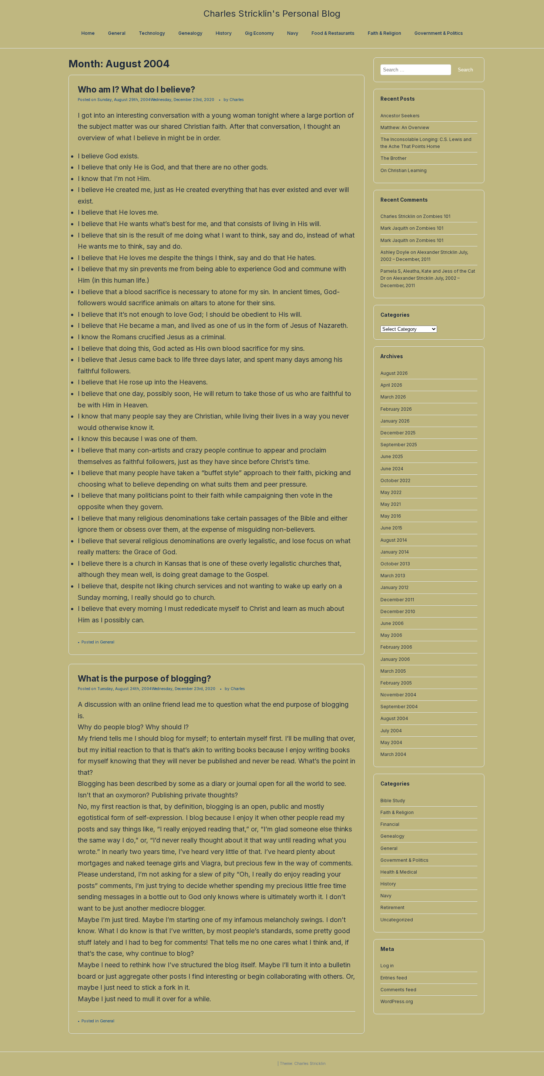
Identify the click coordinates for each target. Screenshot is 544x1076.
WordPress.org (396, 1001)
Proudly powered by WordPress (248, 1063)
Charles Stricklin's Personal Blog (272, 13)
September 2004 (399, 706)
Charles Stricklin (397, 216)
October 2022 (395, 480)
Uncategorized (396, 919)
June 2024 (391, 468)
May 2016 (390, 516)
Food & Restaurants (333, 33)
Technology (152, 33)
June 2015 (391, 528)
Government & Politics (438, 33)
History (224, 33)
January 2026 (395, 420)
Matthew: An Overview (404, 127)
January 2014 (394, 551)
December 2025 (398, 433)
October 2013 (395, 563)
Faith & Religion (384, 33)
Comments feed (398, 989)
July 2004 (391, 730)
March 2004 (393, 754)
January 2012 (394, 587)
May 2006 (391, 635)
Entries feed (393, 977)
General (116, 33)
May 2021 (390, 504)
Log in (387, 965)
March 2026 (393, 397)
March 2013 (392, 575)
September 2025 (398, 444)
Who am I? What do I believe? (136, 89)
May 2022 (391, 492)
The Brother (393, 158)
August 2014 (393, 539)
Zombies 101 (436, 216)
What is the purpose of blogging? (144, 678)
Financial (389, 824)
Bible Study (392, 800)
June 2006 (392, 623)
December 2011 (397, 599)
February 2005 (396, 682)
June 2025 (391, 456)
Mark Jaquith (394, 228)
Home (88, 33)
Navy (292, 33)
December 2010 (397, 611)
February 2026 (396, 408)
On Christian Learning (403, 170)
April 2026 (391, 385)
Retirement (392, 907)
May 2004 (391, 742)
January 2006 (395, 659)
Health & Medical (398, 871)
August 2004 (394, 718)
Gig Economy (259, 33)
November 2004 (398, 694)
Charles (236, 99)
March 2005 (393, 670)
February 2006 (396, 647)
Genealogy (190, 33)
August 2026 (394, 373)
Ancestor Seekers (400, 115)
